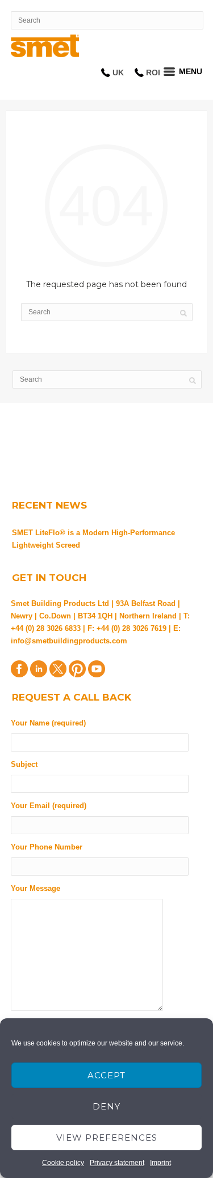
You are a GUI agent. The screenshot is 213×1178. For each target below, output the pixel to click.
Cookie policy (63, 1163)
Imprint (160, 1163)
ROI (153, 72)
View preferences (106, 1137)
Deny (106, 1106)
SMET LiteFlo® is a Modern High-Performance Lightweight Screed (93, 538)
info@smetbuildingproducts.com (69, 641)
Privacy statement (117, 1163)
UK (118, 72)
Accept (106, 1075)
